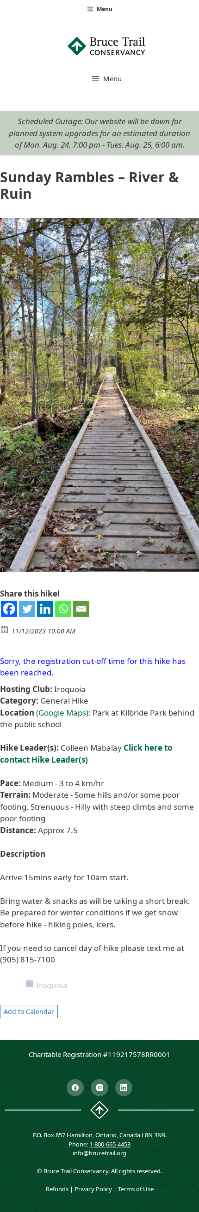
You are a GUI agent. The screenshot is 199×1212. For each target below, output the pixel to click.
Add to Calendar (29, 1011)
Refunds (57, 1189)
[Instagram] (99, 1088)
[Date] (5, 629)
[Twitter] (27, 609)
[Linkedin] (45, 609)
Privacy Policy (93, 1189)
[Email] (81, 609)
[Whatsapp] (63, 609)
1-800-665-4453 (110, 1144)
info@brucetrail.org (99, 1153)
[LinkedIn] (124, 1088)
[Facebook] (9, 609)
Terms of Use (136, 1189)
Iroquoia (52, 985)
